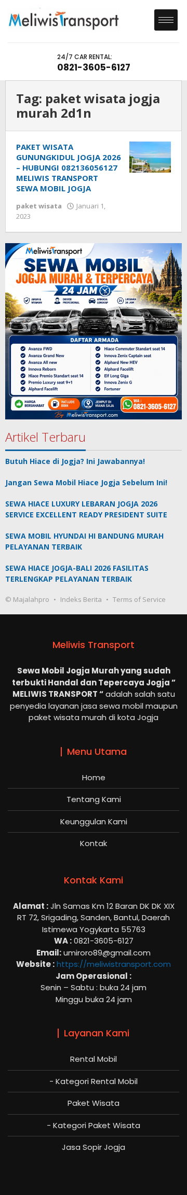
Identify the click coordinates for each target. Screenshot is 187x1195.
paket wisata (39, 205)
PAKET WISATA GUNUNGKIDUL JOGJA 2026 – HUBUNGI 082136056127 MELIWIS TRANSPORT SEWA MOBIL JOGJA (68, 167)
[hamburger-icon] (166, 20)
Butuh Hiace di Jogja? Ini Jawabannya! (75, 461)
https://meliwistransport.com (114, 964)
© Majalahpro (27, 599)
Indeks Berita (81, 599)
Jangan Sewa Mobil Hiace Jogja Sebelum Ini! (86, 482)
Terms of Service (139, 599)
